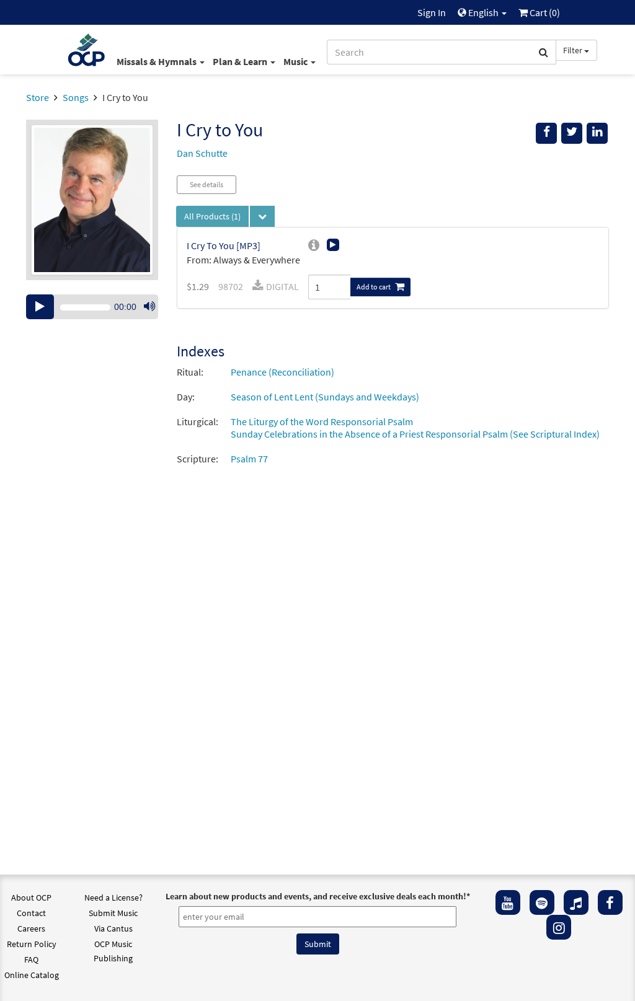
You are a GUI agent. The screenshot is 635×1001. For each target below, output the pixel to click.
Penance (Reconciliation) (282, 372)
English (483, 12)
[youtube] (507, 902)
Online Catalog (31, 975)
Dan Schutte (202, 153)
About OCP (31, 897)
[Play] (40, 306)
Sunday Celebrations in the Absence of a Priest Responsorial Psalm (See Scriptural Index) (415, 434)
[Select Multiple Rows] (262, 216)
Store (37, 97)
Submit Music (113, 913)
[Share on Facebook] (546, 133)
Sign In (431, 12)
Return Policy (31, 944)
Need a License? (113, 897)
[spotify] (542, 902)
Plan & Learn (241, 61)
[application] (92, 306)
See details (206, 184)
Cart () (544, 12)
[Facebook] (610, 902)
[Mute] (149, 307)
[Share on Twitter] (571, 133)
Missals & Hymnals (157, 61)
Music (296, 61)
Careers (31, 928)
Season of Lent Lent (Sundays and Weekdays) (325, 396)
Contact (31, 913)
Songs (76, 97)
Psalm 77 (249, 458)
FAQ (31, 959)
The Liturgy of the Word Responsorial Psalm (322, 421)
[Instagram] (558, 927)
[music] (576, 902)
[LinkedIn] (597, 133)
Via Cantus (113, 928)
